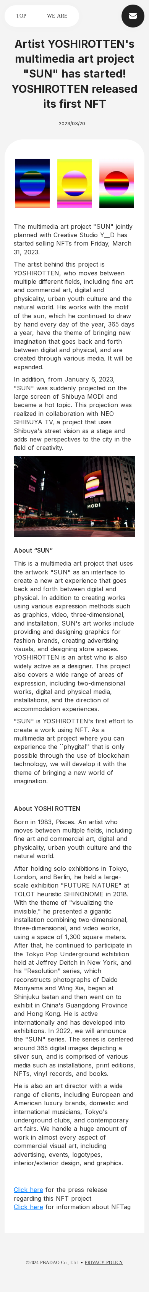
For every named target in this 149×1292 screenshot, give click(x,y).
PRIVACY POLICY (104, 1262)
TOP (21, 16)
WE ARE (57, 16)
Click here (28, 1189)
